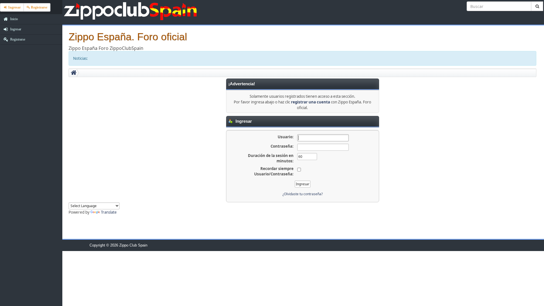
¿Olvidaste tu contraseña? (302, 194)
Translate (109, 212)
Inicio (13, 19)
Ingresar (15, 29)
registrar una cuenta (310, 102)
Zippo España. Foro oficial (128, 36)
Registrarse (17, 39)
